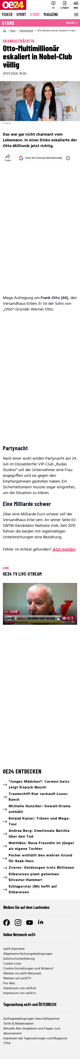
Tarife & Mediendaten (18, 1023)
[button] (40, 604)
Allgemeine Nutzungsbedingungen (28, 954)
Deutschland (26, 30)
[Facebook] (6, 922)
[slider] (24, 618)
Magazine (51, 14)
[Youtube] (29, 922)
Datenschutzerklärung (19, 958)
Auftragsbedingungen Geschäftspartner (31, 1019)
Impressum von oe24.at (19, 988)
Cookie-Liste (12, 963)
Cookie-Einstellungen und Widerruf (28, 968)
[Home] (4, 30)
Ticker (7, 14)
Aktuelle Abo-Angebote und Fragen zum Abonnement (31, 1031)
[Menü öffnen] (76, 14)
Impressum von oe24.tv (19, 993)
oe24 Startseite (14, 949)
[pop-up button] (64, 618)
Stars (35, 14)
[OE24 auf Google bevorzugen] (67, 158)
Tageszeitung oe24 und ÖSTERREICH (29, 1004)
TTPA (6, 1043)
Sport (21, 14)
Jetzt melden (63, 549)
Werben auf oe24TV (17, 978)
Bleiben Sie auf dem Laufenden (26, 907)
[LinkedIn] (41, 922)
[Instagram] (18, 922)
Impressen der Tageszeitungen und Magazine (35, 1038)
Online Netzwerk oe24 (19, 934)
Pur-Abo (9, 983)
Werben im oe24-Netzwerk (22, 973)
